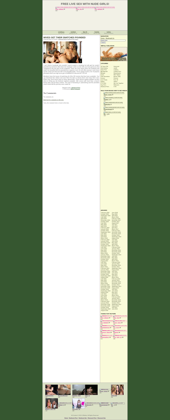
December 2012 (116, 300)
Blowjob (103, 73)
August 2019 (104, 292)
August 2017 (115, 223)
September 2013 (116, 286)
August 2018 (104, 310)
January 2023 (105, 241)
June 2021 (104, 263)
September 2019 (105, 291)
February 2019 (105, 301)
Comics (103, 78)
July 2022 (103, 247)
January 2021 (105, 269)
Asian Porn (104, 69)
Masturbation (117, 73)
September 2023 (105, 232)
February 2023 (105, 239)
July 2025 (103, 217)
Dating (102, 81)
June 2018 (115, 212)
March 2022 (104, 253)
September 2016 (116, 236)
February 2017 (116, 230)
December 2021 (105, 256)
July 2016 (114, 239)
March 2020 (104, 283)
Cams (102, 75)
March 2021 (104, 266)
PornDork (97, 32)
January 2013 (116, 298)
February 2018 (116, 218)
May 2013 (114, 292)
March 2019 (104, 300)
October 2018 (105, 307)
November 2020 (105, 273)
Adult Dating (104, 68)
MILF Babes (117, 75)
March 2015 (115, 260)
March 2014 (115, 277)
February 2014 (116, 279)
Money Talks (117, 76)
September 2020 (105, 276)
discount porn (92, 418)
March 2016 (115, 245)
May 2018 (114, 214)
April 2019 (104, 298)
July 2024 (103, 223)
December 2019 (105, 286)
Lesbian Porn (117, 71)
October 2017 (116, 221)
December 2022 (105, 242)
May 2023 (104, 235)
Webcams (116, 85)
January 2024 (105, 229)
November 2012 (116, 301)
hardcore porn (73, 418)
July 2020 (103, 279)
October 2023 (105, 230)
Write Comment (75, 89)
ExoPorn (109, 32)
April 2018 (114, 215)
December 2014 (116, 265)
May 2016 (114, 242)
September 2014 (116, 268)
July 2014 (114, 271)
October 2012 (116, 303)
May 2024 (104, 224)
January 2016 (116, 248)
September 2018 (105, 309)
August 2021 (104, 260)
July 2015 (114, 256)
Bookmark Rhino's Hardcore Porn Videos (68, 39)
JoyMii (115, 68)
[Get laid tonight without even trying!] (114, 60)
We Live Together (118, 83)
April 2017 (114, 227)
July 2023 (103, 233)
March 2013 (115, 295)
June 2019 (104, 295)
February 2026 (105, 212)
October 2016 (116, 235)
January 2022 (105, 254)
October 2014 (116, 266)
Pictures (116, 78)
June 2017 (115, 226)
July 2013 (114, 289)
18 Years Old (104, 66)
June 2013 (115, 291)
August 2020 (104, 277)
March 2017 (115, 229)
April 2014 (114, 276)
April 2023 (104, 236)
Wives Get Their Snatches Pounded (64, 37)
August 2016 (115, 238)
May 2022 (104, 250)
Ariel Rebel (73, 32)
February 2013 (116, 297)
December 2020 (105, 271)
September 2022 (105, 245)
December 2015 (116, 250)
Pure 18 (116, 80)
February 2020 (105, 285)
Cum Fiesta (104, 80)
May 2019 (104, 297)
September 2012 (116, 304)
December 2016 (116, 232)
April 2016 (114, 244)
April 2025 (104, 218)
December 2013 (116, 282)
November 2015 (116, 251)
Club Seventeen (105, 76)
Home (103, 38)
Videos (115, 81)
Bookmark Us (110, 38)
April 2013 (114, 294)
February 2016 (116, 247)
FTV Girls (103, 83)
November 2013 (116, 283)
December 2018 (105, 304)
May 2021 (104, 265)
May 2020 (104, 280)
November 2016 (116, 233)
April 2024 (104, 226)
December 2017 (116, 220)
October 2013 (116, 285)
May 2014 (114, 274)
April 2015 (114, 259)
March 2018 (115, 217)
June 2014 (115, 273)
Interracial (116, 66)
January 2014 (116, 280)
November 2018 (105, 306)
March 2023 (104, 238)
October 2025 (105, 214)
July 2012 (114, 307)
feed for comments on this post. (53, 100)
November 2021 (105, 257)
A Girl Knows (61, 32)
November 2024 (105, 220)
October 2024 (105, 221)
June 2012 (115, 309)
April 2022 (104, 251)
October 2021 (105, 259)
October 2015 (116, 253)
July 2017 (114, 224)
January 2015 (116, 263)
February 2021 (105, 268)
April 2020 (104, 282)
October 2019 (105, 289)
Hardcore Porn (76, 87)
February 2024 (105, 227)
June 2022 (104, 248)
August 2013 (115, 288)
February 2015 (116, 262)
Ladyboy (116, 69)
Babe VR (85, 32)
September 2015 (116, 254)
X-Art (115, 86)
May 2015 (114, 257)
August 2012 (115, 306)
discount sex (102, 418)
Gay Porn (103, 85)
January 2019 (105, 303)
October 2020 (105, 274)
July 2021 (103, 262)
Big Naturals (104, 71)
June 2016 (115, 241)
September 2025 (105, 215)
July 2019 (103, 294)
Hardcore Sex (83, 418)
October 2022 (105, 244)
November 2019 (105, 288)
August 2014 (115, 269)
